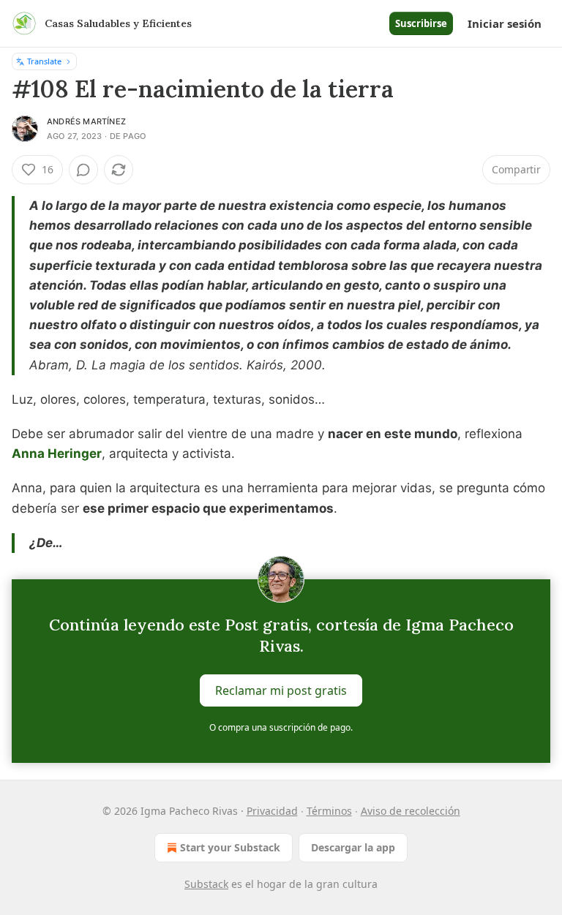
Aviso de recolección (410, 811)
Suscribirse (421, 23)
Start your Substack (230, 847)
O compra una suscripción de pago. (281, 727)
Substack (206, 884)
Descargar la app (353, 847)
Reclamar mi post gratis (281, 690)
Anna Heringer (57, 453)
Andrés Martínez (86, 121)
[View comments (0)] (83, 169)
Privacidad (272, 811)
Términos (329, 811)
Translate (44, 61)
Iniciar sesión (505, 23)
